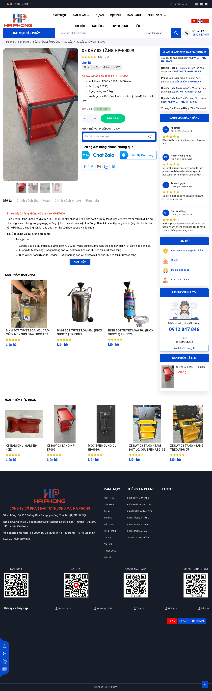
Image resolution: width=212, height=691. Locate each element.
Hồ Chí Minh (198, 621)
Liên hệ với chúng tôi (184, 348)
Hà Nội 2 (184, 621)
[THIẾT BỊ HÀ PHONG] (18, 20)
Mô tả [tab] (7, 200)
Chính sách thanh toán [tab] (33, 200)
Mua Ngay (113, 118)
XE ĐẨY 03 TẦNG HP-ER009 (186, 58)
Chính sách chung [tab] (68, 200)
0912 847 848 (184, 329)
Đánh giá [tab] (92, 200)
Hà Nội (172, 621)
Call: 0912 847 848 (19, 4)
